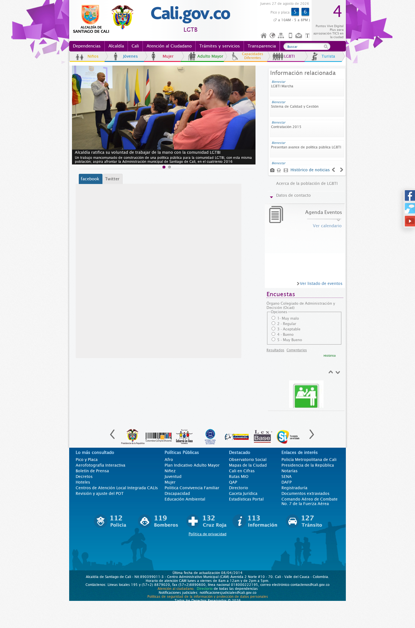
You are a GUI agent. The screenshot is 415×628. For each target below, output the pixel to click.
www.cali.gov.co (106, 19)
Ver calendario (327, 225)
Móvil (290, 35)
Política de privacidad (207, 534)
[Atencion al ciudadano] (306, 397)
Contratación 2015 (286, 127)
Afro (169, 459)
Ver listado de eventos (321, 283)
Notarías (289, 471)
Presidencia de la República (307, 465)
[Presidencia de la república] (133, 434)
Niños (93, 56)
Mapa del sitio (281, 35)
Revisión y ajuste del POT (100, 493)
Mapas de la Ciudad (248, 465)
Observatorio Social (248, 459)
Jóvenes (130, 56)
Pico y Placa (87, 459)
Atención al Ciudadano (169, 46)
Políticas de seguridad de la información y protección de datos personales (207, 597)
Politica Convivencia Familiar (192, 488)
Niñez (170, 471)
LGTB (191, 30)
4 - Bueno (285, 334)
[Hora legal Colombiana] (237, 434)
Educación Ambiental (185, 499)
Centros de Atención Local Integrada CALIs (117, 488)
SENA (286, 476)
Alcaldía (116, 46)
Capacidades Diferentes (252, 56)
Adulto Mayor (210, 56)
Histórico (330, 355)
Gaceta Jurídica (243, 493)
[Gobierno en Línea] (185, 434)
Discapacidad (177, 493)
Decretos (84, 476)
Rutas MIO (238, 476)
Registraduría (294, 488)
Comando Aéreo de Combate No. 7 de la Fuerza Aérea (309, 501)
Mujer (168, 56)
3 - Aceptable (288, 329)
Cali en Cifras (242, 471)
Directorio (238, 488)
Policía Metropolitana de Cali (309, 459)
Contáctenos (299, 35)
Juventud (173, 476)
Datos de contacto (293, 195)
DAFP (286, 482)
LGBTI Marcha (282, 86)
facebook (90, 178)
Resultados (275, 350)
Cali (135, 46)
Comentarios (297, 350)
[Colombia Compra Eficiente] (159, 434)
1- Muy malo (288, 318)
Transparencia (262, 46)
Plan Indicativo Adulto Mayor (192, 465)
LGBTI (289, 56)
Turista (328, 56)
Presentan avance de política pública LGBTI (306, 147)
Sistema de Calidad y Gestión (294, 107)
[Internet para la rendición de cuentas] (211, 434)
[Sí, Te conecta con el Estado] (289, 434)
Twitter (112, 178)
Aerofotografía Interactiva (100, 465)
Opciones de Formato (308, 35)
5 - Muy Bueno (289, 340)
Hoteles (83, 482)
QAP (233, 482)
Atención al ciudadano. (176, 589)
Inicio (263, 35)
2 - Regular (286, 324)
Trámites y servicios (219, 46)
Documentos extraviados (305, 493)
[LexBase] (263, 434)
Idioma (272, 35)
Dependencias (87, 46)
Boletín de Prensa (92, 471)
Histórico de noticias (310, 170)
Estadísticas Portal (246, 499)
